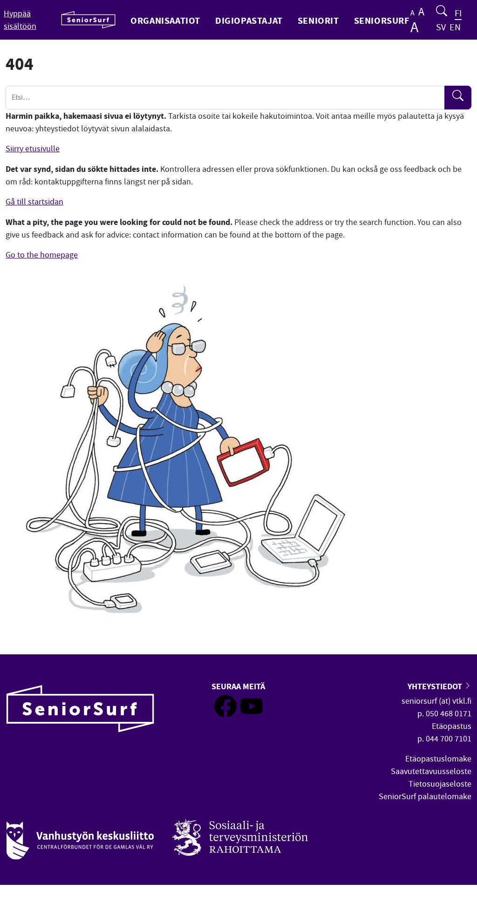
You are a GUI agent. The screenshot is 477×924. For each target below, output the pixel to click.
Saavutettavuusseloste (431, 771)
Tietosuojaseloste (440, 784)
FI (458, 13)
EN (455, 27)
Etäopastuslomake (438, 759)
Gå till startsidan (34, 202)
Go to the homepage (42, 255)
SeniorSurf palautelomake (425, 796)
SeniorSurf (381, 20)
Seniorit (318, 20)
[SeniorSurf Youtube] (251, 714)
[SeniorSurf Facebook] (225, 714)
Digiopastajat (249, 20)
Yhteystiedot (436, 686)
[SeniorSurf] (88, 20)
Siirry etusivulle (33, 148)
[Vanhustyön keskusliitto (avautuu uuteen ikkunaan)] (80, 835)
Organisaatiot (165, 20)
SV (441, 27)
